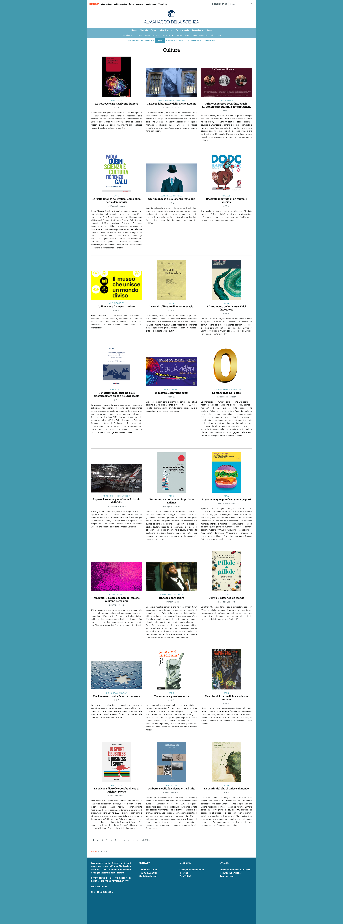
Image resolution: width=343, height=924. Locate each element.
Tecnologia (163, 4)
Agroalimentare (135, 40)
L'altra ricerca (164, 31)
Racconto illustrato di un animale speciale (226, 200)
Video (209, 30)
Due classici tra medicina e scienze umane (226, 698)
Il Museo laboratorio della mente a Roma (171, 103)
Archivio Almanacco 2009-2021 (235, 869)
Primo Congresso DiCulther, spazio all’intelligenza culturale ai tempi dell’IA (226, 105)
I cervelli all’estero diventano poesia (171, 306)
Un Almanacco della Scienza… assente (116, 696)
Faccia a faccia (182, 30)
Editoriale (143, 30)
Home (134, 30)
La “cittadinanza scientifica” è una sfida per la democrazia (116, 200)
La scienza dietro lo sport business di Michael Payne (116, 790)
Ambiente (139, 4)
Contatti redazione (148, 876)
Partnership (165, 36)
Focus (153, 30)
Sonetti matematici (200, 35)
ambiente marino (120, 4)
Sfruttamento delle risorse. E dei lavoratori (226, 308)
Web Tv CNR (185, 876)
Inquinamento (151, 4)
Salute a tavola (183, 35)
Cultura (160, 40)
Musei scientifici (152, 35)
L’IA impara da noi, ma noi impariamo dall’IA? (172, 501)
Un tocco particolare (171, 597)
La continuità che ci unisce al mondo (226, 788)
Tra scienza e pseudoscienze (171, 696)
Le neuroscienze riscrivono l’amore (116, 103)
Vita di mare (216, 35)
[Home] (171, 17)
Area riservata (227, 876)
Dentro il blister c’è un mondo (226, 597)
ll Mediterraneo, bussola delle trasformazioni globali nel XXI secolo (116, 394)
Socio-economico (195, 40)
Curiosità (138, 35)
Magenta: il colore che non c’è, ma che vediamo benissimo (117, 599)
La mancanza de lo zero (226, 392)
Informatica (171, 40)
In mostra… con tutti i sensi (171, 392)
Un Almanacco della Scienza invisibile (171, 198)
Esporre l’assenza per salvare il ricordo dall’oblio (116, 501)
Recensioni (195, 31)
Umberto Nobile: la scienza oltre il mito (171, 788)
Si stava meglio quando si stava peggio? (226, 499)
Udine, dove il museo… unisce (116, 306)
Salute (131, 4)
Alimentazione (106, 4)
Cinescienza (127, 35)
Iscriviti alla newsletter (230, 873)
